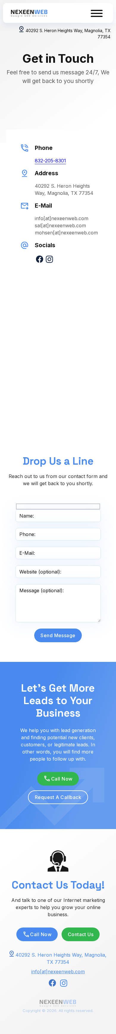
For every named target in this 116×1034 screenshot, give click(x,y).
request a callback (58, 797)
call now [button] (40, 934)
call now (62, 779)
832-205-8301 (50, 161)
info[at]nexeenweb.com (58, 972)
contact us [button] (81, 934)
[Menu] (96, 12)
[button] (58, 779)
